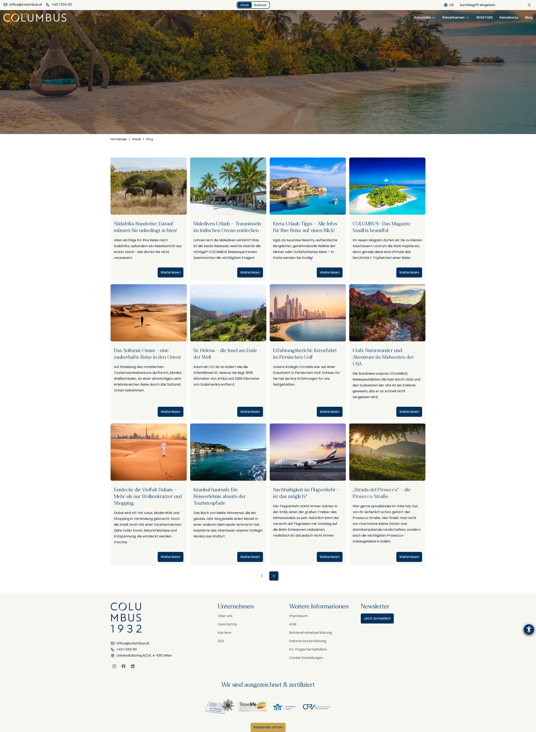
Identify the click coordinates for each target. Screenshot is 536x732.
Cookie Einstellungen (306, 657)
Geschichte (227, 624)
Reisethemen (453, 17)
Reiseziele (422, 17)
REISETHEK (484, 17)
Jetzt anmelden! (377, 618)
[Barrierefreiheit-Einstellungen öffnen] (529, 629)
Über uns (225, 615)
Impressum (298, 615)
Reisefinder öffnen (268, 727)
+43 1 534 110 (62, 4)
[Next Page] (273, 576)
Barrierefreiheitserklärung (310, 632)
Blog (529, 17)
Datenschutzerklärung (307, 641)
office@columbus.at (25, 4)
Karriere (224, 632)
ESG (221, 641)
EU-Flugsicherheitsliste (308, 649)
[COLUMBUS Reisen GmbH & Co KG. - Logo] (36, 17)
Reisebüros (509, 17)
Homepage (119, 139)
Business (260, 5)
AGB (292, 624)
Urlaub (244, 5)
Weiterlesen (170, 272)
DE (452, 5)
